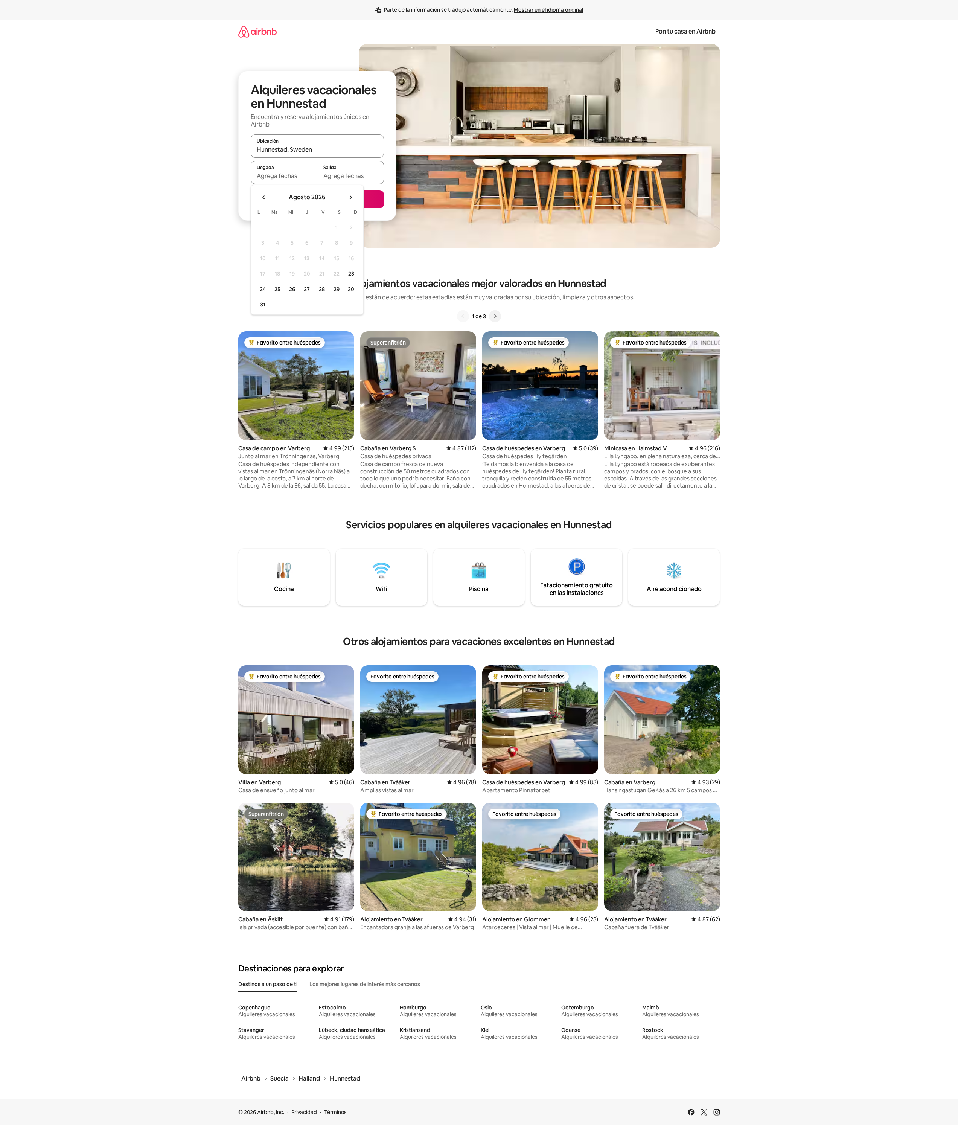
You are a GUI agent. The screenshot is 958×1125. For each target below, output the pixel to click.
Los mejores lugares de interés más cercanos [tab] (364, 984)
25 (277, 289)
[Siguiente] (495, 316)
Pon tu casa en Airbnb (685, 31)
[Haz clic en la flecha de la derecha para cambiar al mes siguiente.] (350, 197)
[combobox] (317, 149)
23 (351, 273)
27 (307, 289)
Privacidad (304, 1112)
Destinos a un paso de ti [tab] (267, 984)
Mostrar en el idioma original (548, 9)
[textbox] (284, 175)
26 (292, 289)
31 (262, 304)
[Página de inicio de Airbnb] (257, 31)
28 (322, 289)
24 (263, 289)
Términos (335, 1112)
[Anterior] (463, 316)
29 (337, 289)
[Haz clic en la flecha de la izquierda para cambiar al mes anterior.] (264, 197)
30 (351, 289)
